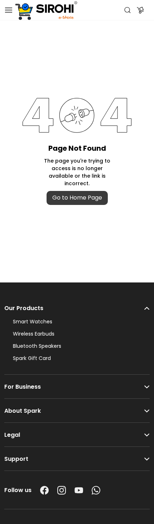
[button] (77, 305)
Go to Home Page (77, 197)
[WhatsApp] (96, 490)
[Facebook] (44, 490)
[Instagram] (61, 490)
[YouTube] (78, 490)
